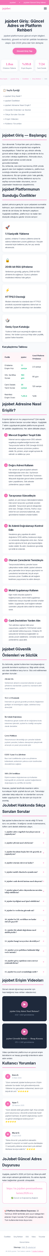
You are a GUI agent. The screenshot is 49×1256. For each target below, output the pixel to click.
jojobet (6, 8)
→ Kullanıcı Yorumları (12, 123)
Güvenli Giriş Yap (24, 51)
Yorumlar (42, 1237)
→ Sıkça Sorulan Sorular (14, 114)
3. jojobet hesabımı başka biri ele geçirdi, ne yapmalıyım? (23, 853)
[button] (24, 1008)
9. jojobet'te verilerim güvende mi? (19, 910)
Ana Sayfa (3, 79)
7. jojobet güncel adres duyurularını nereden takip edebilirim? (23, 891)
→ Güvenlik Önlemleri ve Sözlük (17, 110)
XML (24, 1247)
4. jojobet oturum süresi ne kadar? (19, 863)
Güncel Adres (24, 1242)
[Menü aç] (45, 8)
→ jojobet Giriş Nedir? (12, 96)
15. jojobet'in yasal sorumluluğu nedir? (21, 972)
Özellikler (25, 79)
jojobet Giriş (15, 79)
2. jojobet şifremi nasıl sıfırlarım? (19, 843)
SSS (27, 1237)
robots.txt (31, 1247)
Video (34, 1237)
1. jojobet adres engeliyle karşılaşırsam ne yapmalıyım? (22, 833)
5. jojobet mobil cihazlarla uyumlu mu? (21, 872)
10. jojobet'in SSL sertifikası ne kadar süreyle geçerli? (20, 920)
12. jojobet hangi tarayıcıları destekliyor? (22, 941)
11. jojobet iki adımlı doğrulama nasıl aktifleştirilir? (20, 931)
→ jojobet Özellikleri (11, 101)
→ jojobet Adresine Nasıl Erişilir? (17, 105)
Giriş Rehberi (36, 79)
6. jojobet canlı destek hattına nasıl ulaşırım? (24, 881)
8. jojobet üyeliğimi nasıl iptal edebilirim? (22, 901)
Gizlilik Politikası (37, 1251)
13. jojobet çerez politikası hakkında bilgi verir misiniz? (22, 951)
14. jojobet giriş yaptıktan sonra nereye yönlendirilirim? (21, 962)
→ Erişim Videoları (10, 119)
